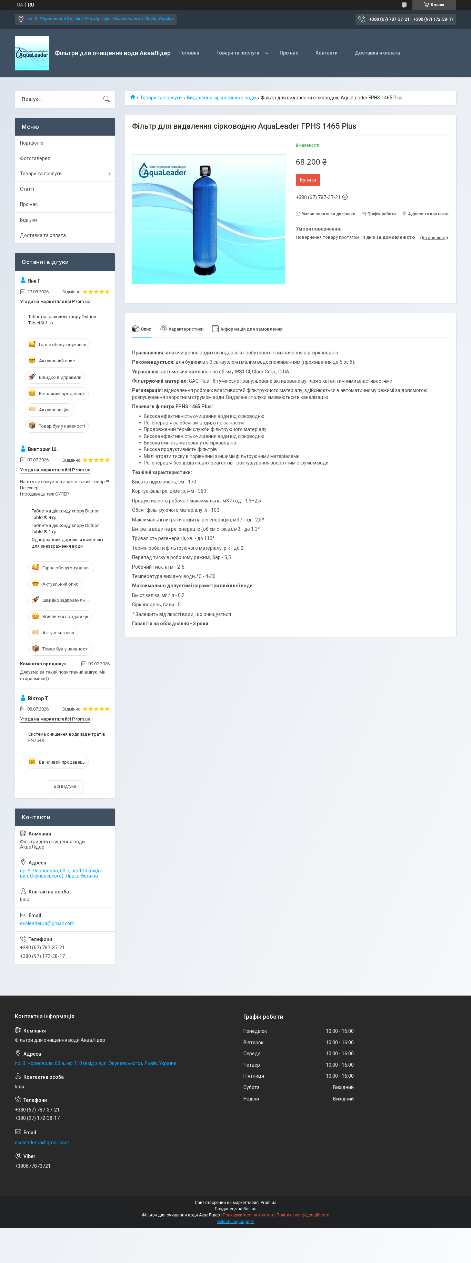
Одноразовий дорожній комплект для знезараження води (68, 542)
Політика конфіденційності (303, 1215)
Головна (189, 53)
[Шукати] (106, 99)
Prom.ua (269, 1202)
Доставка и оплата (377, 53)
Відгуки (28, 220)
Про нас (289, 53)
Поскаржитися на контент (248, 1215)
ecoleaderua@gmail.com (47, 923)
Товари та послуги (238, 53)
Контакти (326, 53)
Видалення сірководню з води (221, 97)
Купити (308, 180)
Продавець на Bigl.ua (236, 1208)
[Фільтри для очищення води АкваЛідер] (32, 53)
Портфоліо (31, 143)
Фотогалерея (35, 158)
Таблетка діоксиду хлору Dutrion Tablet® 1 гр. (62, 319)
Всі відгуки (65, 786)
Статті (27, 189)
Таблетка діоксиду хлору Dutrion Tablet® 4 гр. (66, 514)
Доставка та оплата (43, 235)
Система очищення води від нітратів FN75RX (66, 737)
